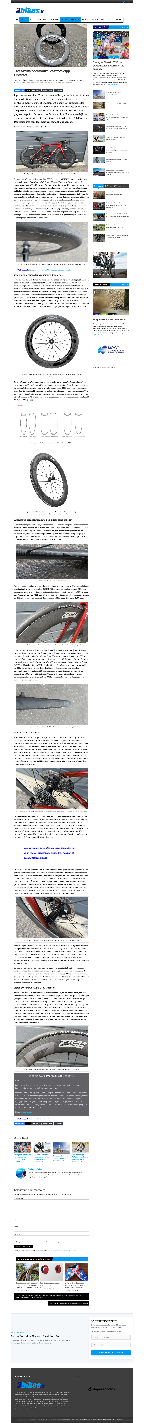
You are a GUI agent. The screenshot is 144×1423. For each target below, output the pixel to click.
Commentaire (19, 1198)
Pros (110, 57)
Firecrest (42, 82)
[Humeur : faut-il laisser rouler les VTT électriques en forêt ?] (99, 194)
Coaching (42, 20)
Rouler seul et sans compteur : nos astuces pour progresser (42, 1157)
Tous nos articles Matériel (40, 1119)
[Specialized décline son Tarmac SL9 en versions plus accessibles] (99, 128)
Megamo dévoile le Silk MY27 (116, 104)
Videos (95, 20)
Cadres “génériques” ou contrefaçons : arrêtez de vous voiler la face (116, 205)
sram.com (27, 1112)
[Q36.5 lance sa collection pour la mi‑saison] (99, 161)
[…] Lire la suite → (111, 84)
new (46, 82)
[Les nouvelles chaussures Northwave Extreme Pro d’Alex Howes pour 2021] (76, 1272)
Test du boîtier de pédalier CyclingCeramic (50, 1284)
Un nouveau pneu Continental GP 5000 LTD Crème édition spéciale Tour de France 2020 (27, 1285)
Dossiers (55, 20)
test (63, 82)
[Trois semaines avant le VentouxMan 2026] (99, 94)
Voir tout (124, 27)
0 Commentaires (57, 80)
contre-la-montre (31, 82)
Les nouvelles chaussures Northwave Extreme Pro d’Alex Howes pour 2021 (74, 1285)
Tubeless (66, 82)
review (56, 82)
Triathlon (74, 20)
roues (59, 82)
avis (20, 82)
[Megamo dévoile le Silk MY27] (99, 105)
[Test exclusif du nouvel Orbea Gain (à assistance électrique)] (99, 238)
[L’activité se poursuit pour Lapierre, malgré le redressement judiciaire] (99, 149)
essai (38, 82)
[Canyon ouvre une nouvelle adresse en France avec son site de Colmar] (99, 172)
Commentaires (121, 186)
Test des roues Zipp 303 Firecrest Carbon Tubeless (50, 270)
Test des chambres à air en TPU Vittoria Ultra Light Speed (68, 1303)
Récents (109, 186)
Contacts (119, 1420)
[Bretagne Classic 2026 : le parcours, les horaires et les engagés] (111, 45)
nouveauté (51, 82)
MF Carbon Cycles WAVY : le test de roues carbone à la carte (80, 1157)
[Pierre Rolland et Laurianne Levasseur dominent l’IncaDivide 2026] (99, 117)
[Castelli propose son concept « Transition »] (99, 139)
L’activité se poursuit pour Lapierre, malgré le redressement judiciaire (117, 150)
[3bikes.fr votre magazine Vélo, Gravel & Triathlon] (16, 19)
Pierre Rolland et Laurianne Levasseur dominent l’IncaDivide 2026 (117, 117)
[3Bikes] (31, 1385)
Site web (17, 1234)
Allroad (85, 20)
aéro (17, 82)
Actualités (104, 57)
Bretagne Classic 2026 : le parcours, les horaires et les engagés (108, 65)
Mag (32, 20)
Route (64, 20)
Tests (23, 20)
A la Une (96, 57)
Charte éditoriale (109, 1420)
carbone (24, 82)
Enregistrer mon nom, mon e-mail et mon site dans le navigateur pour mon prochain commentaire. (48, 1242)
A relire (117, 20)
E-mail (16, 1226)
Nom (16, 1219)
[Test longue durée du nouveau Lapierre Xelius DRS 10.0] (99, 227)
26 (55, 1288)
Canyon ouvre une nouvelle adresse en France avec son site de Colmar (117, 172)
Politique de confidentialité (93, 1420)
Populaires (99, 186)
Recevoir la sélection (111, 1353)
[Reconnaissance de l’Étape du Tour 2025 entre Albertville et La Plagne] (99, 216)
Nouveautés (106, 20)
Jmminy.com (66, 1420)
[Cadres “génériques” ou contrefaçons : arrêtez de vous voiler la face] (99, 205)
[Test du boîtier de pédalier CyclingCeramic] (51, 1272)
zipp (70, 82)
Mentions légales (77, 1420)
